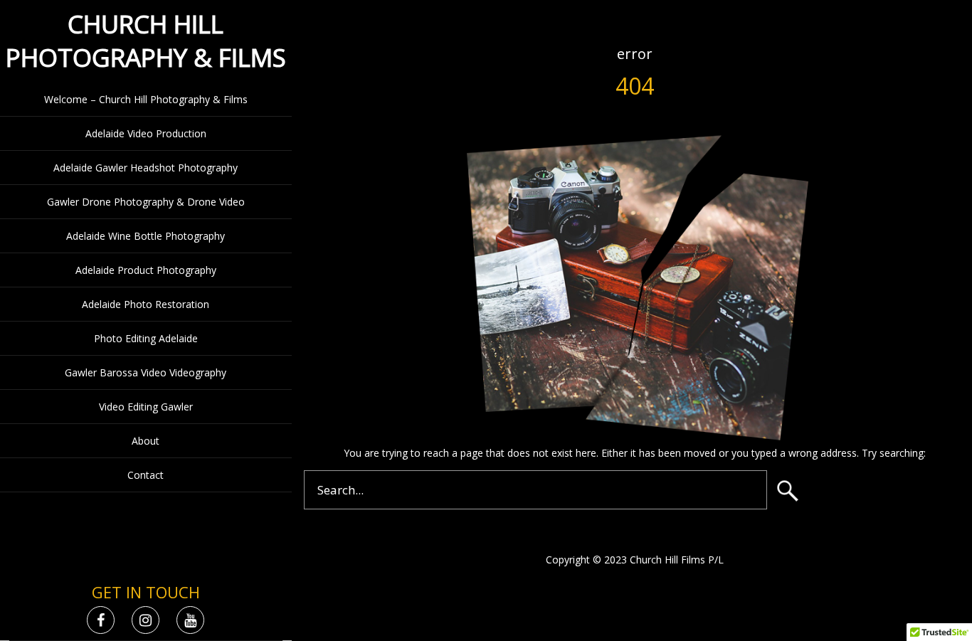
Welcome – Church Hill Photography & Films (146, 99)
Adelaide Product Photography (145, 270)
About (145, 440)
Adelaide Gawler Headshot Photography (145, 167)
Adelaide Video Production (145, 133)
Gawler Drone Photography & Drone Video (146, 201)
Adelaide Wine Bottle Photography (145, 236)
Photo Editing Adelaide (146, 338)
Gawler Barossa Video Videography (145, 372)
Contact (145, 475)
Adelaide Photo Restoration (145, 304)
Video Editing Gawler (146, 406)
